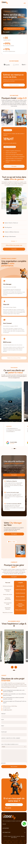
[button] (24, 2)
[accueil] (4, 2)
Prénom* (3, 713)
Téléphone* (4, 731)
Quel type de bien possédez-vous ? (9, 744)
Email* (2, 725)
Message (3, 763)
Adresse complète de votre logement (10, 738)
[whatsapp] (24, 824)
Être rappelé (6, 32)
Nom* (2, 719)
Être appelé (8, 807)
